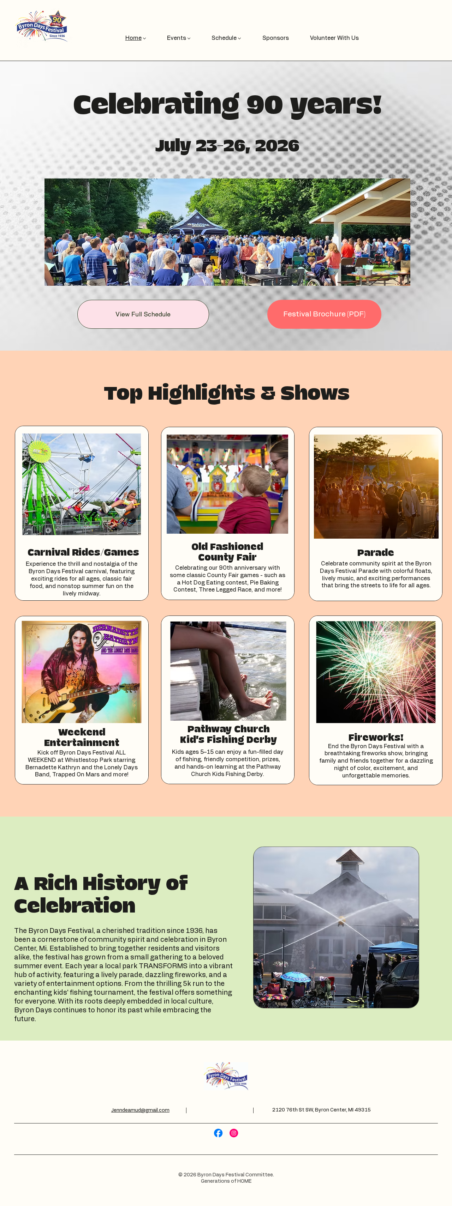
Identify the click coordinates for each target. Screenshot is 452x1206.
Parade (375, 553)
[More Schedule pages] (239, 38)
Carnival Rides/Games (83, 553)
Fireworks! (376, 738)
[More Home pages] (144, 38)
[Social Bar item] (218, 1133)
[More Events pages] (189, 38)
